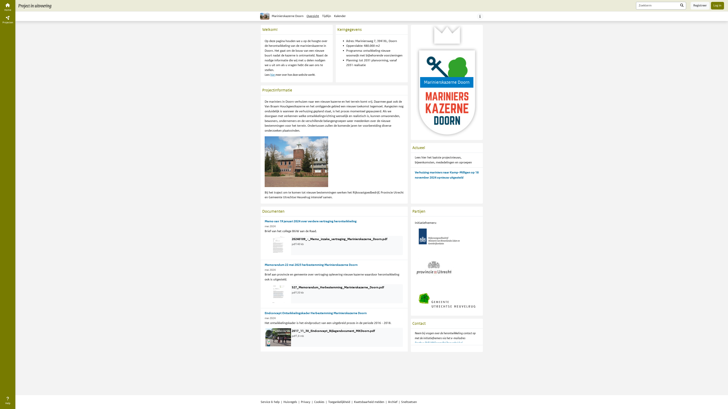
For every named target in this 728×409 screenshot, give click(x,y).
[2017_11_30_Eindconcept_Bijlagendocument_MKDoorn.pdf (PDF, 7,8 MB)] (278, 337)
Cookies (319, 402)
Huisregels (290, 402)
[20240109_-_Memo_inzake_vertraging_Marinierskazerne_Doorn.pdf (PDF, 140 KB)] (278, 245)
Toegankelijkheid (339, 402)
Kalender (340, 17)
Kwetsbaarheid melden (369, 402)
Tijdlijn (327, 17)
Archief (392, 402)
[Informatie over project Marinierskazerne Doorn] (480, 16)
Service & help (270, 402)
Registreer (700, 5)
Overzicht (313, 16)
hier (272, 75)
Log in (717, 5)
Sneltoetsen (409, 402)
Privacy (305, 402)
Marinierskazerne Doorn (288, 16)
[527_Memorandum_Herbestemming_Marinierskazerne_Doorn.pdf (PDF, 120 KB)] (278, 294)
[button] (7, 401)
